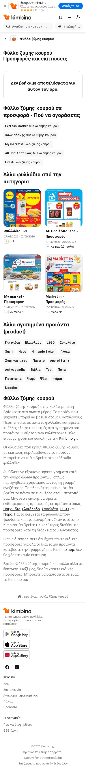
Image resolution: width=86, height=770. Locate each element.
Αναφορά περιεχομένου (20, 695)
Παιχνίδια (12, 342)
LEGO (51, 342)
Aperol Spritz (59, 360)
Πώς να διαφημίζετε (17, 724)
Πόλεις (8, 701)
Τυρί (49, 369)
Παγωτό (39, 360)
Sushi (9, 351)
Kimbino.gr (68, 438)
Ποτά (62, 369)
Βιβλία (36, 369)
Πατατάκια (13, 378)
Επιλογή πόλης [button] (72, 26)
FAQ (6, 684)
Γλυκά (65, 351)
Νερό (22, 351)
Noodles (11, 388)
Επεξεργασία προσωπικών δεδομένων (43, 763)
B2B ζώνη (10, 730)
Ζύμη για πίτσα (16, 360)
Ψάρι (43, 378)
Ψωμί (31, 378)
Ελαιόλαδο (33, 342)
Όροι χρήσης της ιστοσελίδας (43, 758)
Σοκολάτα (67, 342)
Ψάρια (57, 378)
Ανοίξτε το (70, 6)
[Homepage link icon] (19, 596)
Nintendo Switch (43, 351)
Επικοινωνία (12, 689)
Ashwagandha (15, 369)
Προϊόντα (10, 707)
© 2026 (43, 746)
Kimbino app (63, 549)
